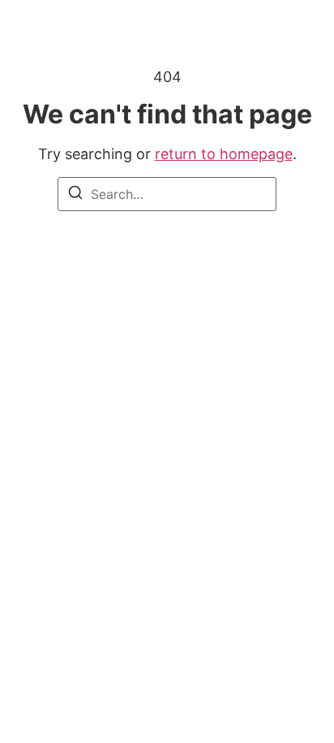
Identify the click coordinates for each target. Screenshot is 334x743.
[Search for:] (167, 194)
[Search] (75, 195)
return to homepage (224, 153)
